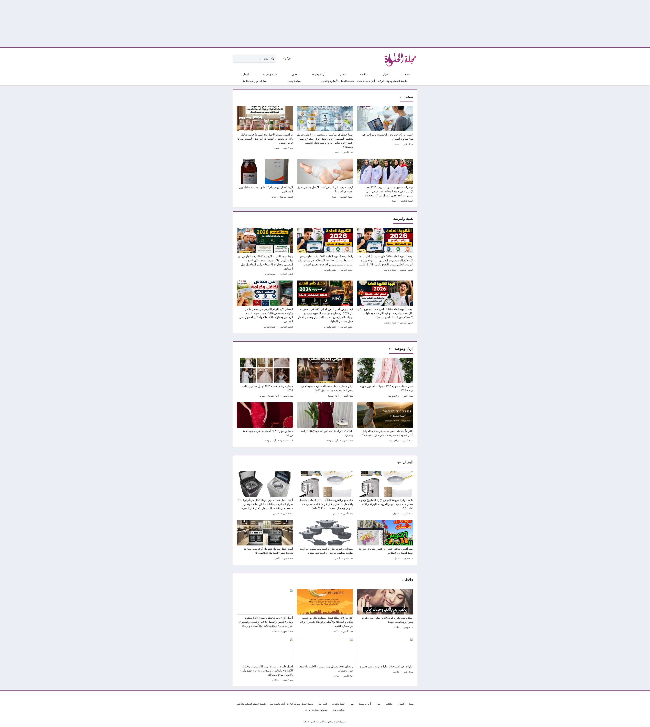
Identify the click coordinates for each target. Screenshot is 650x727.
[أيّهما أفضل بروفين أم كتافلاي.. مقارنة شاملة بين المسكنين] (265, 181)
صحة (409, 97)
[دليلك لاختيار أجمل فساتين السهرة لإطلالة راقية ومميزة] (325, 422)
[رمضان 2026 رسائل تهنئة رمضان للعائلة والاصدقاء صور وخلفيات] (325, 660)
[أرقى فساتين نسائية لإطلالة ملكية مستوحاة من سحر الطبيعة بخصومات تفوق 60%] (325, 378)
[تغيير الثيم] (286, 58)
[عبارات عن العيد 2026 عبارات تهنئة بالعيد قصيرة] (385, 660)
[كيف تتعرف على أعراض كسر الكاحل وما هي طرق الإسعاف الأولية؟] (325, 181)
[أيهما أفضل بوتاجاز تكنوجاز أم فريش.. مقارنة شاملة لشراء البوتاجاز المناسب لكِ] (265, 540)
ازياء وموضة (404, 348)
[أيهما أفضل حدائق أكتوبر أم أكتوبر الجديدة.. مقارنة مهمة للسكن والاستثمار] (385, 540)
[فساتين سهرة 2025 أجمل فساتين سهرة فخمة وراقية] (265, 422)
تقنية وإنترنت (390, 270)
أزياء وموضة (393, 396)
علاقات (396, 627)
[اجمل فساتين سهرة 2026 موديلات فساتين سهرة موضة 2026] (385, 378)
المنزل (408, 462)
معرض (262, 396)
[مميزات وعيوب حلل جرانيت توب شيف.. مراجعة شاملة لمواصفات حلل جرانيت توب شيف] (325, 540)
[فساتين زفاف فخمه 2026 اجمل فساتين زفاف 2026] (265, 378)
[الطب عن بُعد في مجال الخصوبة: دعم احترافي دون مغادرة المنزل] (385, 130)
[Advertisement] (548, 23)
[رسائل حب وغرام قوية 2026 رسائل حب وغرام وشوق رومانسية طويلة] (385, 611)
